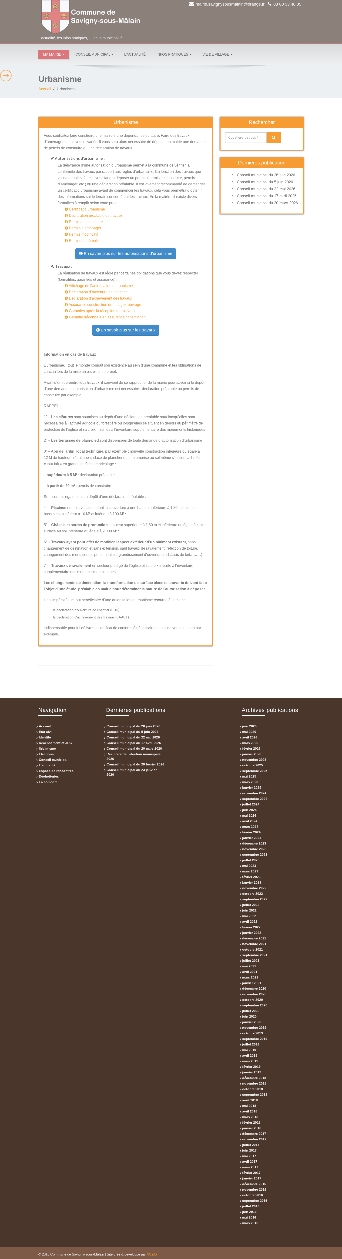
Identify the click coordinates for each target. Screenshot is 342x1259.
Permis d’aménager (84, 228)
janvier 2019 (251, 1072)
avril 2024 (249, 821)
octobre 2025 (252, 765)
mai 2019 (249, 1050)
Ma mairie (52, 54)
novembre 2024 (254, 793)
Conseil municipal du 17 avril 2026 (266, 196)
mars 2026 (250, 743)
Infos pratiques (173, 54)
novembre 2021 (254, 944)
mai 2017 (249, 1156)
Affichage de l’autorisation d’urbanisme (100, 286)
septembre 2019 (254, 1039)
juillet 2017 (250, 1145)
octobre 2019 (252, 1033)
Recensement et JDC (55, 743)
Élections (46, 754)
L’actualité (135, 54)
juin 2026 (249, 726)
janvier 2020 (251, 1022)
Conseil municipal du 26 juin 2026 (266, 175)
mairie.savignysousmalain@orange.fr (230, 4)
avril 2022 (249, 921)
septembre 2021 (254, 955)
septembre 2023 (254, 854)
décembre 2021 (254, 938)
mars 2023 (250, 871)
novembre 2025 (254, 759)
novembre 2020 (254, 994)
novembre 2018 (254, 1083)
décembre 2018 (254, 1078)
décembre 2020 (254, 988)
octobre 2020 (252, 1000)
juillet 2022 (250, 905)
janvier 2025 (251, 787)
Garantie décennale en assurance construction (107, 317)
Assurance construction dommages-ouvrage (104, 305)
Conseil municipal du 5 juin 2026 (265, 182)
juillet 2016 (250, 1206)
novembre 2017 (254, 1139)
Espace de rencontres (56, 771)
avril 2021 (249, 972)
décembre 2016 (254, 1184)
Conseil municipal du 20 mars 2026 (267, 203)
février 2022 (251, 927)
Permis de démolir (83, 241)
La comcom (48, 782)
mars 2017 (250, 1167)
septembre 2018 (254, 1094)
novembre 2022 (254, 888)
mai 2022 (249, 916)
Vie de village (216, 54)
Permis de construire (85, 222)
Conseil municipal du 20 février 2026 (135, 764)
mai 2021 (249, 966)
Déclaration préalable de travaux (95, 215)
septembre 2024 (254, 799)
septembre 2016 (254, 1200)
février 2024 (251, 832)
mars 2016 (250, 1223)
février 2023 (251, 877)
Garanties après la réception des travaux (101, 311)
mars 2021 (250, 977)
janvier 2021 (251, 983)
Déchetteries (49, 776)
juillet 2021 (250, 960)
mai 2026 (249, 732)
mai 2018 (249, 1106)
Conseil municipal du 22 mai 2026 (266, 189)
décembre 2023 (254, 843)
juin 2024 (249, 810)
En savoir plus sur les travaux (127, 330)
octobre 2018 (252, 1089)
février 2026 (251, 748)
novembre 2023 (254, 849)
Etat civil (46, 732)
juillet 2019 (250, 1044)
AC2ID (152, 1254)
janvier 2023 (251, 882)
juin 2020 (249, 1016)
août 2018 (250, 1100)
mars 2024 (250, 826)
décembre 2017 (254, 1133)
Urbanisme (47, 748)
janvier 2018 (251, 1128)
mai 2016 (249, 1217)
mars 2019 (250, 1061)
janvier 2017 (251, 1178)
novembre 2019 (254, 1027)
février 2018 (251, 1122)
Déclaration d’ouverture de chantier (97, 292)
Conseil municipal (93, 54)
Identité (45, 737)
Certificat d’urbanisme (86, 209)
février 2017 (251, 1173)
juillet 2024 (250, 804)
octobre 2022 (252, 893)
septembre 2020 (254, 1005)
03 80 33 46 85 (287, 4)
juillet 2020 (250, 1011)
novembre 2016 (254, 1189)
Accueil (44, 89)
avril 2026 (249, 737)
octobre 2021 (252, 949)
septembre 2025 (254, 771)
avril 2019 (249, 1055)
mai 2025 (249, 776)
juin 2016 (249, 1212)
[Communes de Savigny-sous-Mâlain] (103, 17)
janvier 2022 (251, 933)
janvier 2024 (251, 838)
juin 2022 (249, 910)
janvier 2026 (251, 754)
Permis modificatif (83, 234)
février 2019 (251, 1067)
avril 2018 (249, 1111)
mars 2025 (250, 782)
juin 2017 (249, 1150)
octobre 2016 (252, 1195)
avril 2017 (249, 1161)
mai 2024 (249, 815)
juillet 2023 (250, 860)
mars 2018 (250, 1117)
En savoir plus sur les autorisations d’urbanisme (127, 253)
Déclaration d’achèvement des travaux (100, 298)
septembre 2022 (254, 899)
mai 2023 (249, 866)
